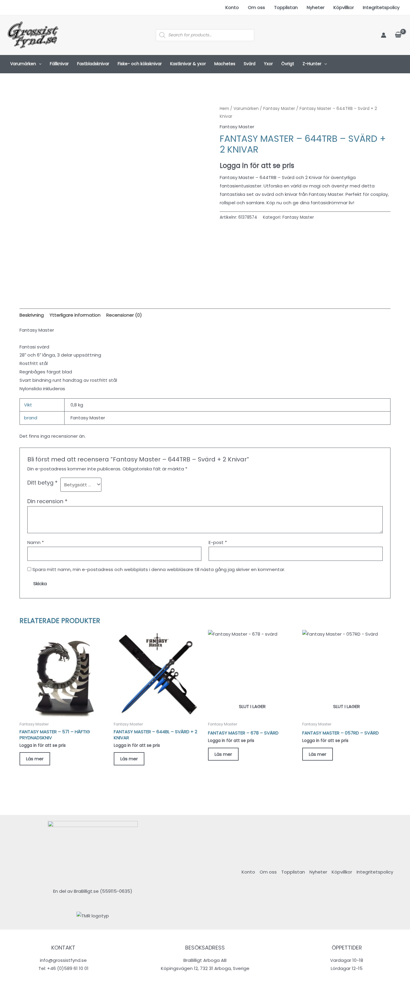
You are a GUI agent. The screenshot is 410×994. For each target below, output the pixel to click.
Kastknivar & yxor (188, 64)
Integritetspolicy (381, 7)
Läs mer (35, 758)
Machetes (224, 64)
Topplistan (286, 7)
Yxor (268, 64)
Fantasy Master (279, 108)
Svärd (249, 64)
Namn (35, 542)
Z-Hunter (312, 64)
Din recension (47, 501)
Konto (232, 7)
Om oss (256, 7)
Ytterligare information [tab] (75, 315)
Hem (224, 108)
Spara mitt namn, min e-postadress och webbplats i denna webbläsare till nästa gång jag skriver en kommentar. (158, 569)
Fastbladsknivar (93, 64)
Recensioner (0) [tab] (124, 315)
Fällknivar (59, 64)
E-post (218, 542)
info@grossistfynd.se (63, 960)
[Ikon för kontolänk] (383, 35)
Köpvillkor (343, 7)
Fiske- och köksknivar (140, 64)
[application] (38, 64)
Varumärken (23, 64)
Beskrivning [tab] (32, 315)
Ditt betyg (42, 482)
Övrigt (287, 64)
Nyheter (315, 7)
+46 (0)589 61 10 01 (68, 968)
